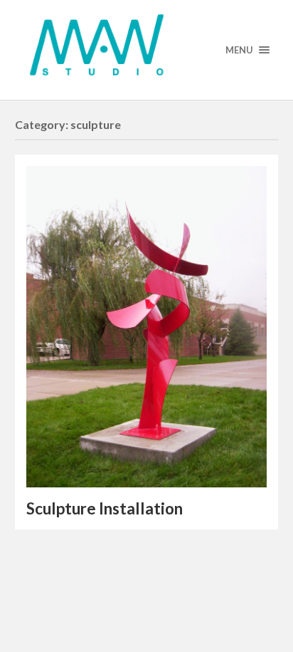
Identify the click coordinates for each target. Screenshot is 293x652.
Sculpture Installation (104, 508)
